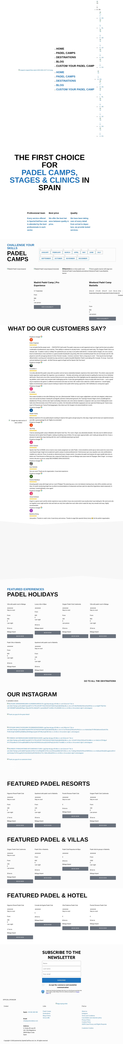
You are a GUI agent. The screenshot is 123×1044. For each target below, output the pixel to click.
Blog (60, 61)
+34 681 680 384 (33, 1012)
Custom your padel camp (75, 65)
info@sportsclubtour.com (30, 1021)
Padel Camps (65, 52)
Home (60, 48)
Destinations (66, 57)
